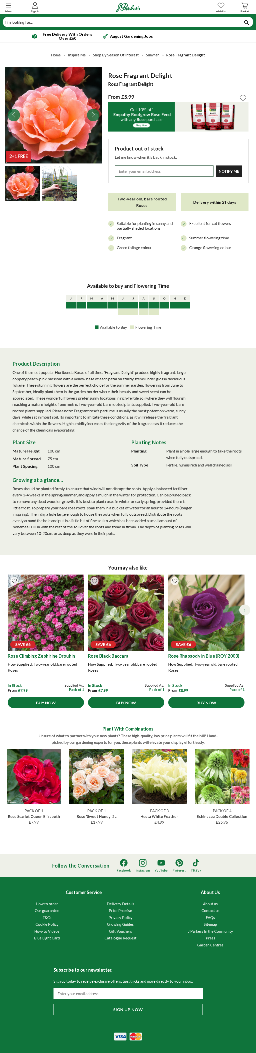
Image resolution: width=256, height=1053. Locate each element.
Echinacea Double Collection (222, 816)
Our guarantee (47, 910)
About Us (210, 918)
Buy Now (46, 702)
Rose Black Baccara (108, 656)
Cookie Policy (47, 924)
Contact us (211, 910)
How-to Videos (47, 931)
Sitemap (210, 924)
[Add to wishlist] (14, 581)
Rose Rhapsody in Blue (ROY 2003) (204, 656)
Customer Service (85, 915)
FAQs (210, 917)
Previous (14, 115)
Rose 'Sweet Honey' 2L (96, 816)
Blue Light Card (47, 938)
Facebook (124, 870)
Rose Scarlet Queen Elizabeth (34, 816)
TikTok (196, 870)
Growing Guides (120, 924)
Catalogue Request (120, 938)
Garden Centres (210, 945)
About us (210, 904)
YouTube (161, 870)
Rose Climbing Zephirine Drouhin (41, 656)
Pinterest (179, 870)
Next (93, 115)
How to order (47, 904)
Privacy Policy (120, 917)
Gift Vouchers (120, 931)
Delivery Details (120, 904)
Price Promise (120, 910)
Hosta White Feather (159, 816)
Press (210, 938)
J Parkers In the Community (210, 931)
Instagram (143, 870)
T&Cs (47, 917)
